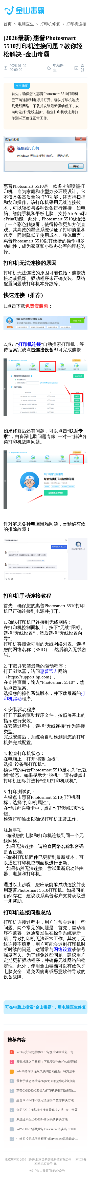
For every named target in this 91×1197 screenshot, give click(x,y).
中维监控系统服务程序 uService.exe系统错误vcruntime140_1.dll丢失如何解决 (47, 1139)
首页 (8, 24)
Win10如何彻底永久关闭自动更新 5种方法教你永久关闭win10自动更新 (47, 1071)
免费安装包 (36, 306)
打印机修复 (50, 24)
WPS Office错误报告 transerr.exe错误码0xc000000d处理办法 (47, 1129)
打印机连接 (29, 344)
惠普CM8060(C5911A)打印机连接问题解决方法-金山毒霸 (47, 1090)
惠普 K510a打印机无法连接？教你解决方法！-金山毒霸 (47, 1100)
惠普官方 (49, 671)
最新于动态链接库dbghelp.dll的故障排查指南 (45, 1081)
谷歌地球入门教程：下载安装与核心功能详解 (46, 1061)
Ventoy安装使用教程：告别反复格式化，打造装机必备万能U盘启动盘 (47, 1052)
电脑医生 (26, 24)
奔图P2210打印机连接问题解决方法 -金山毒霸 (47, 1110)
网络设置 (63, 949)
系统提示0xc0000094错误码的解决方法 (42, 1119)
